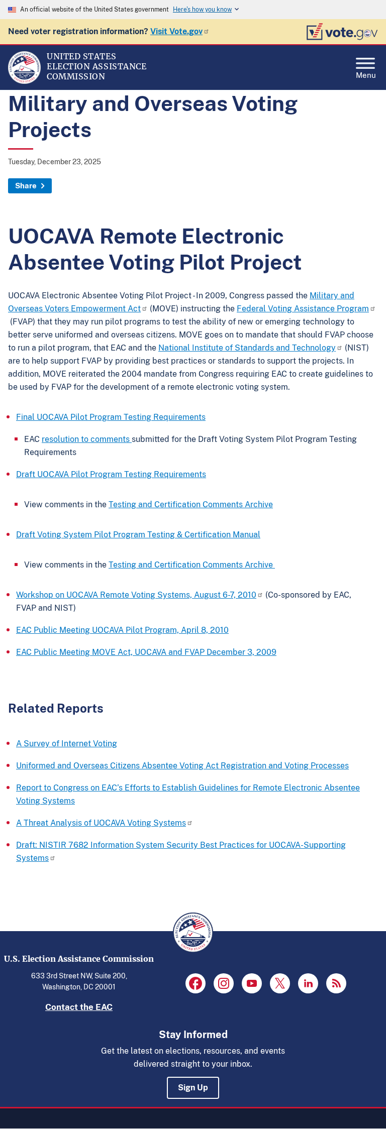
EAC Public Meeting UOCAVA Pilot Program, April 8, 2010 (122, 630)
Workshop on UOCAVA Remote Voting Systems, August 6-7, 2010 (136, 595)
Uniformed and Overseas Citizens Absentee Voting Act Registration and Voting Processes (182, 765)
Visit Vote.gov (176, 31)
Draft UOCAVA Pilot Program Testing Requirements (111, 474)
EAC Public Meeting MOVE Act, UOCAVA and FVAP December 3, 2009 (146, 652)
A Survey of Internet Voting (66, 743)
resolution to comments (87, 439)
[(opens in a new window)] (195, 983)
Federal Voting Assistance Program (303, 308)
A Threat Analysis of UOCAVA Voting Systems (101, 823)
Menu (366, 74)
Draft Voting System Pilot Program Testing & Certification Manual (138, 534)
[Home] (24, 81)
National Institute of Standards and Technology (247, 348)
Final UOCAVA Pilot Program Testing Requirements (111, 417)
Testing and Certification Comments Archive (191, 504)
